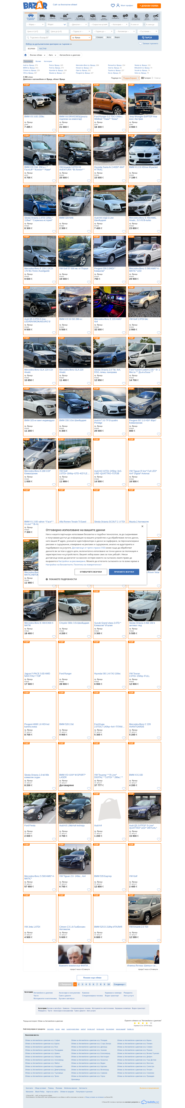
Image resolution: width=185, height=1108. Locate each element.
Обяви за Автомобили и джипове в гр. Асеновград (44, 1060)
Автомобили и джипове (70, 55)
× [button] (142, 526)
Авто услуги (129, 996)
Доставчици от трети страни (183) (89, 547)
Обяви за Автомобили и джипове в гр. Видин (88, 1063)
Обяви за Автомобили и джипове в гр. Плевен (134, 1044)
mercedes (50, 1029)
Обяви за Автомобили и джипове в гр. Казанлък (89, 1060)
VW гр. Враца (30, 73)
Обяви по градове (67, 1092)
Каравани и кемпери (113, 993)
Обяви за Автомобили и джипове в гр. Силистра (135, 1066)
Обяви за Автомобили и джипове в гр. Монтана (135, 1063)
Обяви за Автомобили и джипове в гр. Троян (42, 1076)
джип (63, 1029)
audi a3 (83, 1029)
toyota (58, 1029)
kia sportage (110, 1029)
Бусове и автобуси (66, 998)
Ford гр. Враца (56, 68)
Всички (38, 61)
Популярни (28, 61)
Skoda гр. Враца (142, 65)
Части (36, 996)
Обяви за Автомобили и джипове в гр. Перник (134, 1050)
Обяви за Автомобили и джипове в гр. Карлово (89, 1066)
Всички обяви (36, 55)
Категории (48, 61)
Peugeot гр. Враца (84, 73)
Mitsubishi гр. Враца (143, 68)
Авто (51, 55)
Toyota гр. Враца (116, 70)
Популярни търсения (84, 1092)
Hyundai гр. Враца (58, 70)
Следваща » (119, 984)
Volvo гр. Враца (141, 73)
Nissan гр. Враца (84, 68)
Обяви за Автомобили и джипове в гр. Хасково (89, 1050)
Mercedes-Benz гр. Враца (87, 65)
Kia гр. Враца (114, 73)
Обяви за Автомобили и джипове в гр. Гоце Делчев (136, 1060)
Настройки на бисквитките (59, 564)
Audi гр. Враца (30, 65)
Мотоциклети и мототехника (45, 998)
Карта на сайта (52, 1092)
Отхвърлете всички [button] (91, 572)
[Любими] (113, 5)
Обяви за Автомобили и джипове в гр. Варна (134, 1040)
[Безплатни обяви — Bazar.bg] (35, 6)
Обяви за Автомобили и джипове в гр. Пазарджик (44, 1050)
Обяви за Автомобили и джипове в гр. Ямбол (42, 1063)
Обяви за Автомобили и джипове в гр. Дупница (89, 1047)
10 (109, 984)
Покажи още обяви (92, 978)
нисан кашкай (120, 1029)
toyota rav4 (91, 1029)
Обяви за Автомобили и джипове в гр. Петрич (134, 1070)
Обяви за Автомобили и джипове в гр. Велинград (90, 1070)
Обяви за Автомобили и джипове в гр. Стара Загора (91, 1044)
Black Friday (39, 1092)
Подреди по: (116, 78)
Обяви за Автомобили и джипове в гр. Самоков (89, 1073)
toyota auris (100, 1029)
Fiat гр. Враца (56, 65)
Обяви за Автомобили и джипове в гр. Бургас (42, 1044)
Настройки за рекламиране (71, 561)
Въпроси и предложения (149, 1088)
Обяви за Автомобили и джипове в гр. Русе (41, 1047)
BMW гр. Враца (30, 68)
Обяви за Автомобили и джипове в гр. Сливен (134, 1047)
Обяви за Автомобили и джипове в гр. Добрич (134, 1057)
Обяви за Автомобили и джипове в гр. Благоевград (90, 1053)
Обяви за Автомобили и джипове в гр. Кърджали (43, 1066)
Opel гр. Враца (83, 70)
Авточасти (83, 1088)
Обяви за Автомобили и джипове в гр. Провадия (135, 1076)
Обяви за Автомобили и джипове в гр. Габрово (43, 1057)
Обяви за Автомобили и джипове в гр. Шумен (42, 1053)
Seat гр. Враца (115, 68)
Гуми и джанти (65, 996)
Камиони (85, 993)
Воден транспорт (112, 996)
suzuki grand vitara (72, 1029)
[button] (61, 579)
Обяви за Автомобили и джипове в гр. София (42, 1040)
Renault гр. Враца (116, 65)
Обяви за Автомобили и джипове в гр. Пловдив (89, 1040)
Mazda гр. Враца (57, 73)
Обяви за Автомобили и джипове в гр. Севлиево (135, 1073)
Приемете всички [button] (124, 572)
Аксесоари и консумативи (69, 993)
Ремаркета (128, 993)
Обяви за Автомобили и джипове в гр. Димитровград (45, 1070)
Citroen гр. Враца (31, 70)
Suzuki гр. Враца (142, 70)
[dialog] (92, 554)
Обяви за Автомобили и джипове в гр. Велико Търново (138, 1053)
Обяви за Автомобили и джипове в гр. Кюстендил (90, 1057)
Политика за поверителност (88, 564)
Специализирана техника (92, 996)
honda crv (130, 1029)
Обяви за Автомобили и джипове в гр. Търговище (44, 1073)
